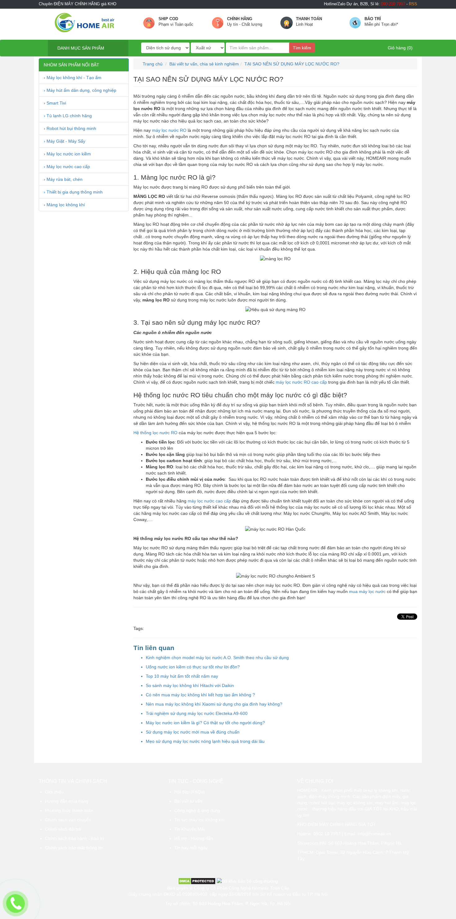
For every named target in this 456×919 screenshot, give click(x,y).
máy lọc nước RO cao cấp (301, 382)
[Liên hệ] (15, 903)
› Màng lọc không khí (64, 204)
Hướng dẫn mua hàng (66, 801)
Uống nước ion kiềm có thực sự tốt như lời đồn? (193, 666)
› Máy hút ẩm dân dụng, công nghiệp (80, 90)
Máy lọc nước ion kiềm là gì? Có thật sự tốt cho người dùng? (205, 722)
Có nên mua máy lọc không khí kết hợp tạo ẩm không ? (200, 694)
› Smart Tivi (55, 102)
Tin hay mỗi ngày (191, 847)
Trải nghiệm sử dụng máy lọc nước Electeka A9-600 (197, 713)
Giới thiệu (54, 791)
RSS (413, 4)
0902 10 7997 (327, 833)
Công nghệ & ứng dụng (197, 810)
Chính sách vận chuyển (68, 819)
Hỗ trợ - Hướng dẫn (193, 838)
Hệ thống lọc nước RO (155, 432)
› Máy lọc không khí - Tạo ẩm (72, 77)
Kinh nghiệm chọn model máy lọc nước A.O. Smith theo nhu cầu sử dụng (217, 657)
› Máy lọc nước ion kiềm (67, 153)
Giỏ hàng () (400, 47)
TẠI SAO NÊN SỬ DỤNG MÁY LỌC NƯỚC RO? (291, 63)
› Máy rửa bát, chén (63, 179)
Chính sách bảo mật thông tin (74, 847)
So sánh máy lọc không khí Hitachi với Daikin (190, 685)
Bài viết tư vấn (188, 801)
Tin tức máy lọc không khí (199, 819)
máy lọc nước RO (169, 130)
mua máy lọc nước (367, 591)
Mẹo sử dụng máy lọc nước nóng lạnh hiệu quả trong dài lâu (205, 741)
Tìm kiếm (302, 47)
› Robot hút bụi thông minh (70, 128)
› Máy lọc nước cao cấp (67, 166)
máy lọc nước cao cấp (209, 500)
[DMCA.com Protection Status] (197, 880)
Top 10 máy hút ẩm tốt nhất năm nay (182, 676)
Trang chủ (152, 63)
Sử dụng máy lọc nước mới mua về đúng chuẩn (192, 731)
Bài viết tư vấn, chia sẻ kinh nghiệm (204, 63)
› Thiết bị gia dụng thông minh (73, 192)
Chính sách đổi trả (63, 829)
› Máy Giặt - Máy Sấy (64, 141)
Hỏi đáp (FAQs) (189, 791)
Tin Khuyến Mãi (189, 829)
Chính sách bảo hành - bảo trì (74, 838)
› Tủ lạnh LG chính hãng (68, 115)
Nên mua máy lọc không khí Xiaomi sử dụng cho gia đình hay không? (214, 704)
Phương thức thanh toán (69, 810)
